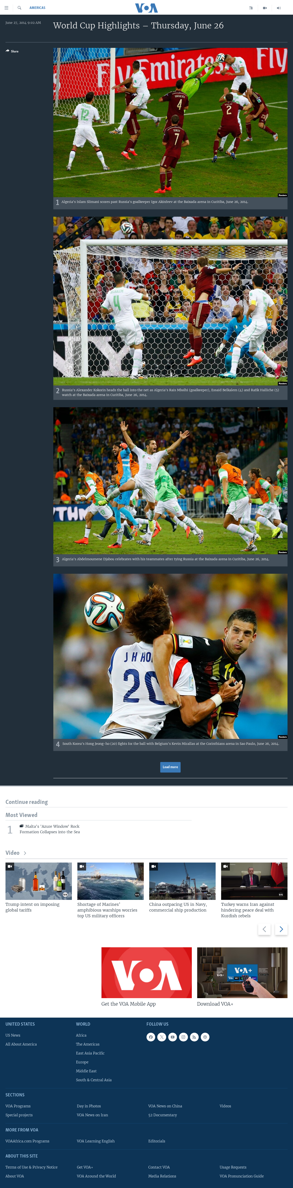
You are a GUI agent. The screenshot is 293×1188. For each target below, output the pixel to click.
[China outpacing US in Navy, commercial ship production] (182, 881)
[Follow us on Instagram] (183, 1037)
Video (12, 853)
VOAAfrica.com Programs (27, 1141)
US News (12, 1035)
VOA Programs (18, 1106)
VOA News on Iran (92, 1115)
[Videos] (265, 8)
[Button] (12, 52)
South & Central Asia (94, 1080)
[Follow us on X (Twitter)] (161, 1037)
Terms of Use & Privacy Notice (31, 1167)
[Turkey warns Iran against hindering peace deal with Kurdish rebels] (254, 881)
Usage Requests (233, 1167)
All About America (21, 1044)
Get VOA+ (85, 1167)
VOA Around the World (96, 1176)
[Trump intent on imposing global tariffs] (38, 881)
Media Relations (162, 1176)
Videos (225, 1106)
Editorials (156, 1141)
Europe (82, 1062)
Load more (170, 767)
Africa (81, 1035)
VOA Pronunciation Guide (242, 1176)
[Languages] (251, 8)
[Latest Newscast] (279, 8)
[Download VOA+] (242, 972)
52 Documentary (162, 1115)
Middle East (86, 1071)
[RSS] (194, 1037)
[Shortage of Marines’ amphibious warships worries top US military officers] (110, 881)
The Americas (88, 1044)
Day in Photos (89, 1106)
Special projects (19, 1115)
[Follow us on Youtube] (172, 1037)
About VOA (14, 1176)
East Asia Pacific (90, 1053)
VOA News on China (165, 1106)
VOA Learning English (96, 1141)
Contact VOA (159, 1167)
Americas (37, 8)
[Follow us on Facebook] (150, 1037)
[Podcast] (205, 1037)
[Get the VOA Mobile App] (146, 972)
